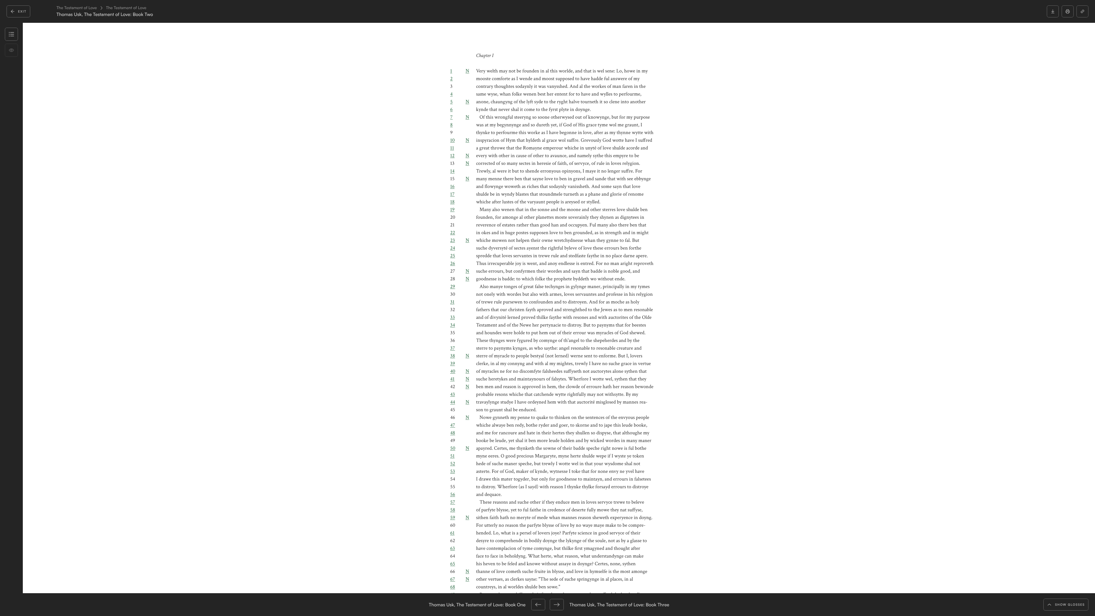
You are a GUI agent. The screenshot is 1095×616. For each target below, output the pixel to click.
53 (452, 471)
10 (452, 140)
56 (452, 494)
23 (452, 240)
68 (452, 587)
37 (452, 348)
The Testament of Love (76, 8)
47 (452, 425)
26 (452, 263)
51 (452, 456)
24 (452, 248)
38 (452, 356)
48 (452, 433)
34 (452, 325)
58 (452, 510)
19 (452, 209)
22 (452, 233)
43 (452, 394)
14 (452, 171)
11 (452, 148)
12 (452, 156)
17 (452, 194)
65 (452, 564)
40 (452, 371)
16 (452, 186)
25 (452, 256)
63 (452, 548)
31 (452, 302)
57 (452, 502)
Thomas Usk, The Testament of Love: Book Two (104, 14)
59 (452, 517)
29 (452, 286)
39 (452, 363)
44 (452, 402)
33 (452, 317)
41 (452, 379)
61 (452, 533)
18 (452, 202)
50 (452, 448)
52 (452, 464)
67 (452, 579)
